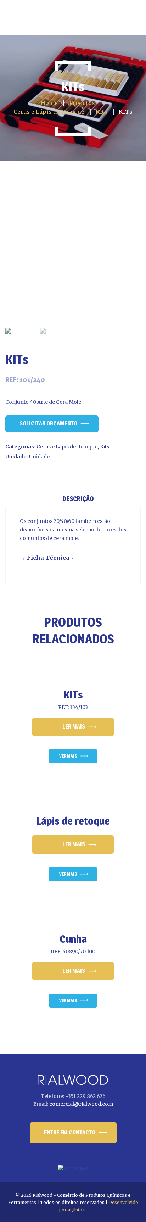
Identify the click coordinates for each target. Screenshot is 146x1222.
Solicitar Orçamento (48, 423)
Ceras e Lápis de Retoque (66, 446)
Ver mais (68, 756)
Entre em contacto (69, 1132)
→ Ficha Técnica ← (48, 557)
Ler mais (73, 726)
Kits (104, 446)
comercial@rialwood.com (81, 1104)
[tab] (78, 498)
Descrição (78, 498)
